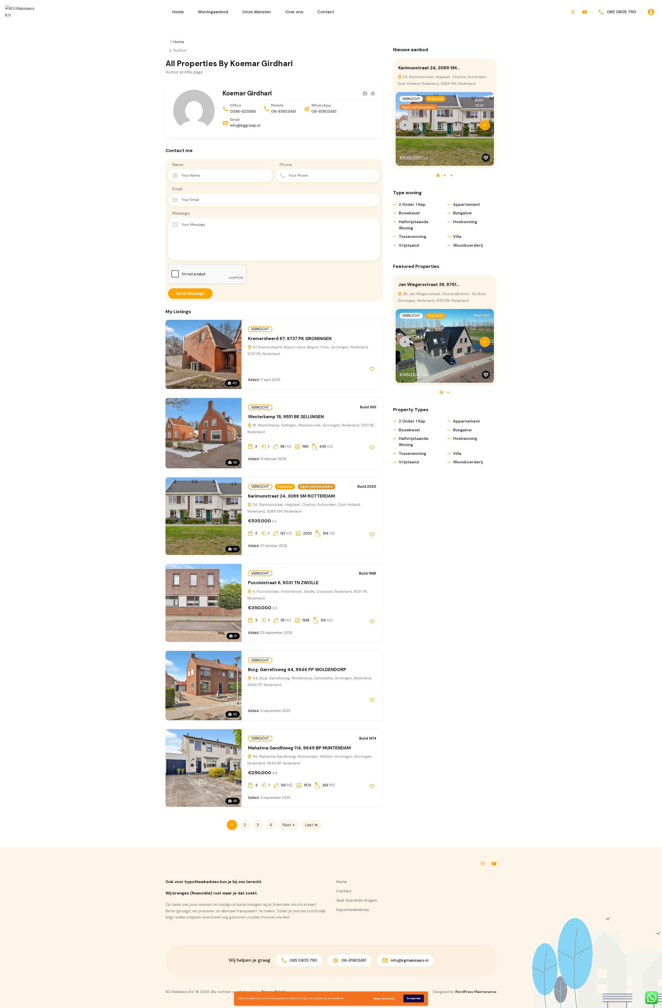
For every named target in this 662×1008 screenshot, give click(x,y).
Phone (286, 164)
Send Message (190, 293)
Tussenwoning (412, 236)
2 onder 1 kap (412, 204)
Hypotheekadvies (352, 909)
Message (181, 213)
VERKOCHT (260, 329)
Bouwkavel (409, 213)
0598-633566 (243, 111)
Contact (325, 11)
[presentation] (405, 125)
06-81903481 (283, 111)
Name (177, 164)
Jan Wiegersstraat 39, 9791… (429, 284)
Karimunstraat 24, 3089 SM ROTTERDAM (291, 496)
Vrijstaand (409, 245)
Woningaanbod (213, 11)
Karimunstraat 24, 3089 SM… (429, 68)
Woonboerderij (468, 245)
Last (309, 825)
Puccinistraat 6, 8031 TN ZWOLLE (284, 582)
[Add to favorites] (372, 369)
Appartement (466, 204)
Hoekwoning (465, 221)
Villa (457, 236)
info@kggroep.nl (245, 125)
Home (178, 11)
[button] (438, 175)
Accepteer (414, 998)
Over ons (294, 11)
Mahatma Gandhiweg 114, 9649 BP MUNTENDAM (299, 748)
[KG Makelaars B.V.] (20, 11)
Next (286, 825)
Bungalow (462, 213)
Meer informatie (384, 998)
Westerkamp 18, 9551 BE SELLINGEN (286, 416)
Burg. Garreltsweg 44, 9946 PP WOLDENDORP (297, 669)
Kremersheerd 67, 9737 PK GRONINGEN (290, 338)
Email (177, 189)
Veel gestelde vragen (356, 900)
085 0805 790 (621, 11)
